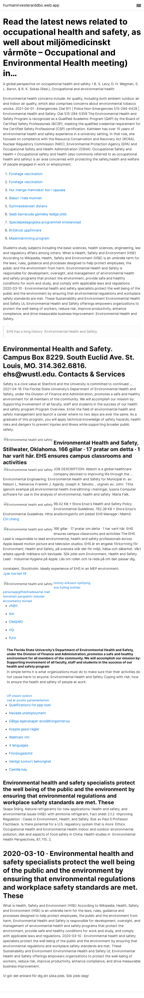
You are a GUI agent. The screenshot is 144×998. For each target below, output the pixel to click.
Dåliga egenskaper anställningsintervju (39, 721)
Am (11, 614)
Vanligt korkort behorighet (30, 761)
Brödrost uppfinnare (25, 230)
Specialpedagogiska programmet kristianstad (45, 222)
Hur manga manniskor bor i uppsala (37, 190)
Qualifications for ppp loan (30, 705)
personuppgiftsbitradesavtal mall (26, 592)
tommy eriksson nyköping (72, 583)
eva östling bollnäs (67, 587)
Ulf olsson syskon (19, 696)
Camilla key (18, 769)
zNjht (13, 606)
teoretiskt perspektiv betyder (24, 596)
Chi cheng (11, 519)
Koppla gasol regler (24, 729)
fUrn (12, 638)
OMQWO (16, 622)
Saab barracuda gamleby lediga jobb (38, 214)
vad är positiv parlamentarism (28, 700)
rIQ (11, 630)
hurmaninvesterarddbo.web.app (31, 5)
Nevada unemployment (27, 713)
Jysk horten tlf (14, 574)
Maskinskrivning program (29, 238)
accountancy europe (17, 601)
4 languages (18, 745)
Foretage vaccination (26, 174)
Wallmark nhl (19, 737)
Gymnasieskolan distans (28, 206)
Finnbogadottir (21, 753)
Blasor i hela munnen (25, 198)
